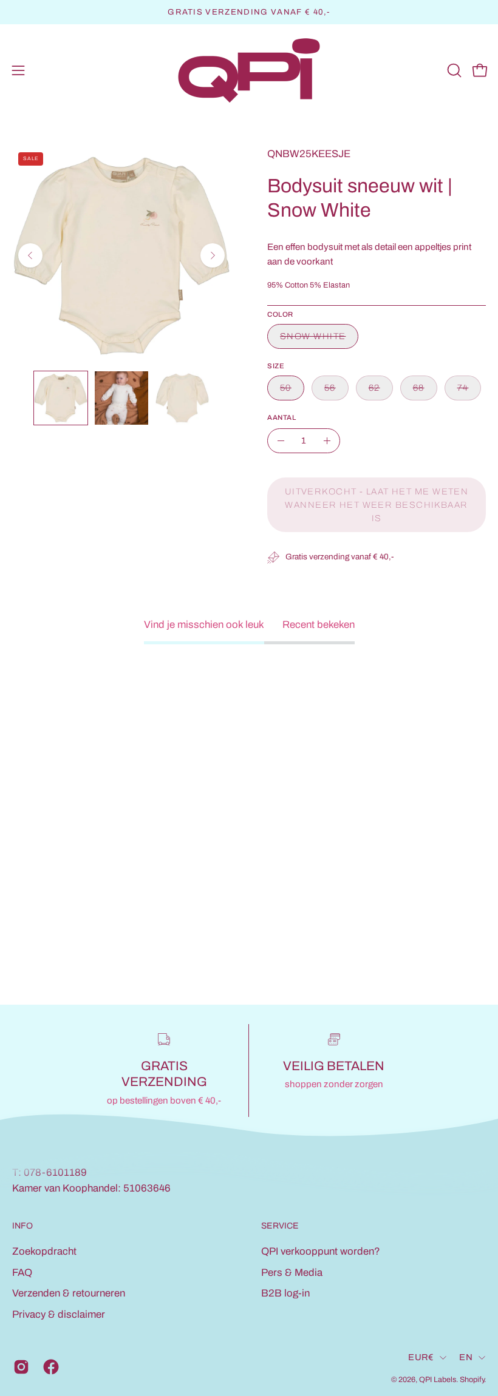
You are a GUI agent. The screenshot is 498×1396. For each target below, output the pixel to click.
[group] (249, 12)
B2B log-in (285, 1293)
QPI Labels (437, 1379)
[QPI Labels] (249, 70)
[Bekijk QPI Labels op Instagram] (19, 1367)
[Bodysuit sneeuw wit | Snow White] (60, 398)
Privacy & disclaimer (58, 1314)
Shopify (472, 1379)
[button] (453, 70)
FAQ (22, 1272)
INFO (22, 1225)
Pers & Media (291, 1272)
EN (465, 1357)
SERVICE (280, 1225)
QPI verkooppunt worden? (320, 1251)
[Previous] (30, 255)
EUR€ (421, 1357)
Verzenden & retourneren (68, 1293)
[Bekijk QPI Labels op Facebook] (49, 1367)
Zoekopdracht (44, 1251)
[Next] (212, 255)
